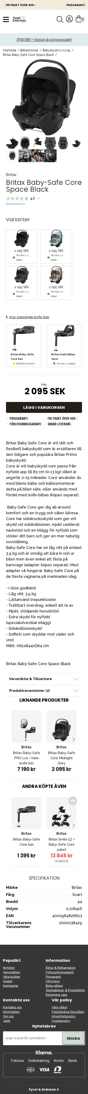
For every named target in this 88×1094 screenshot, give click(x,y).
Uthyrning (53, 981)
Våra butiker (11, 976)
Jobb (6, 1021)
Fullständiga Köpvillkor (68, 1012)
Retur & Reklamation (60, 967)
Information (11, 1012)
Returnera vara (56, 994)
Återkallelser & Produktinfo (65, 990)
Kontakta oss (12, 1007)
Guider (8, 981)
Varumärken (11, 972)
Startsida (9, 50)
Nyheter (9, 967)
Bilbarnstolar (29, 50)
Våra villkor (59, 1007)
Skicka (73, 1038)
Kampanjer (10, 985)
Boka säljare (54, 985)
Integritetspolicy (64, 1016)
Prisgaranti (53, 976)
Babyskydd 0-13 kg (56, 50)
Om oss (8, 1016)
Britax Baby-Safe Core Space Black (28, 54)
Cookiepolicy (61, 1021)
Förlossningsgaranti (60, 972)
